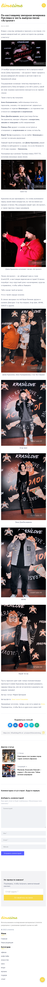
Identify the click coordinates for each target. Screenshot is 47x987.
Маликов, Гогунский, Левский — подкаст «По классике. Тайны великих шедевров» (29, 772)
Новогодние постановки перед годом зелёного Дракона (29, 757)
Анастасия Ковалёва (20, 699)
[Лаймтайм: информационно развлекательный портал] (12, 5)
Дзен (43, 704)
